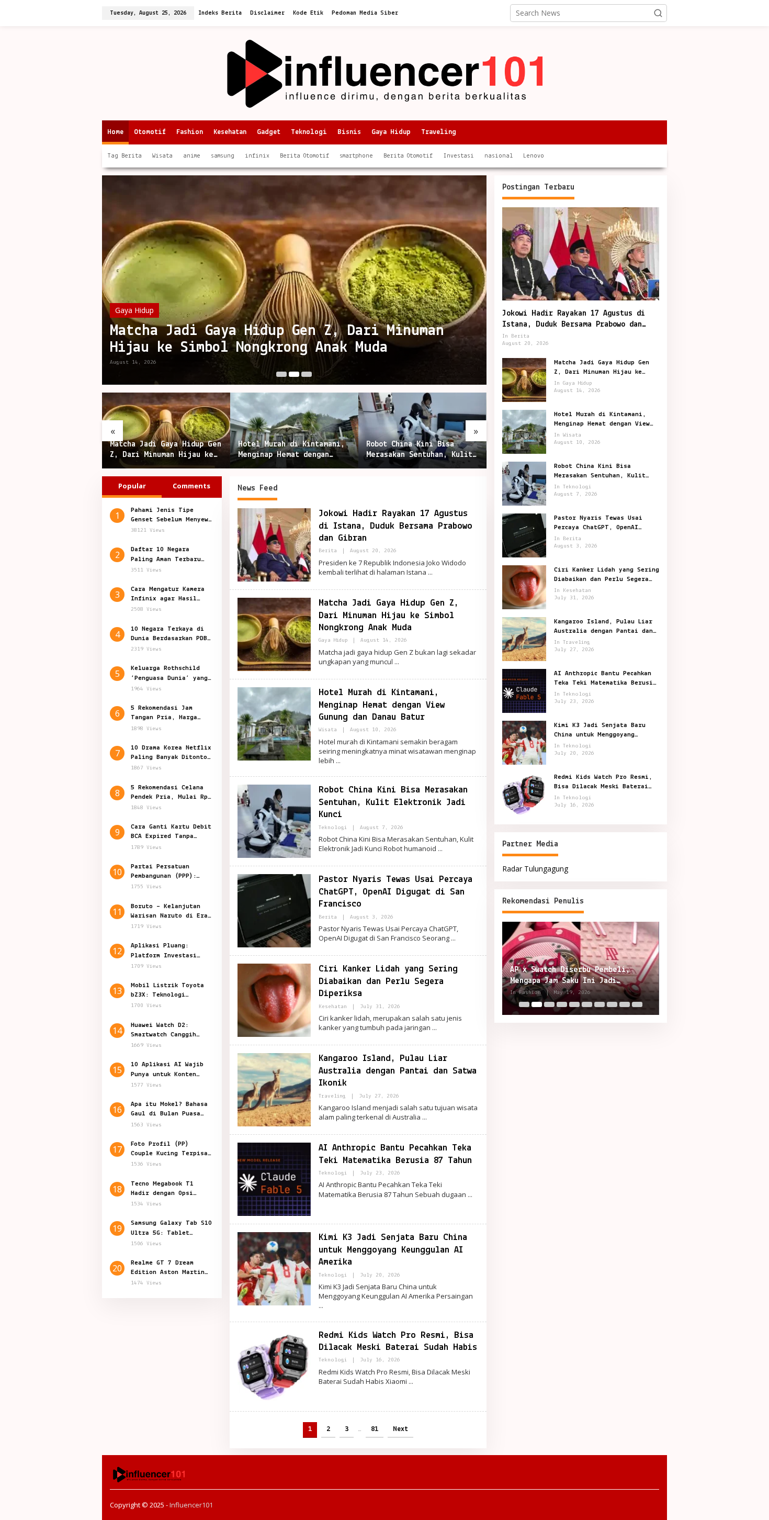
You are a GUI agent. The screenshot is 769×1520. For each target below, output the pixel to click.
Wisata (328, 730)
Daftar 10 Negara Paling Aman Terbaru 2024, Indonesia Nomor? (171, 555)
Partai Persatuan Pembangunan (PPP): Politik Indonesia (163, 872)
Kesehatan (333, 1007)
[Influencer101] (385, 72)
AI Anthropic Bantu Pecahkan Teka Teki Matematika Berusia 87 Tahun (605, 679)
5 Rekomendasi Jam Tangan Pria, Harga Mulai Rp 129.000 (164, 714)
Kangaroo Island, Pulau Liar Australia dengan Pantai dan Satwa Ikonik (398, 1071)
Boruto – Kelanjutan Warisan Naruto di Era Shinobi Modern (169, 912)
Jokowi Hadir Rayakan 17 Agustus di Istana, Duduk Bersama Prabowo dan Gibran (395, 526)
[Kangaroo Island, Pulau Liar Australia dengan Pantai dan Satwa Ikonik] (424, 1117)
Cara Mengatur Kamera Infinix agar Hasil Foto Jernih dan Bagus (169, 595)
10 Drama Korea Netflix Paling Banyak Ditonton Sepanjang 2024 (171, 753)
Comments (191, 485)
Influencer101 (191, 1505)
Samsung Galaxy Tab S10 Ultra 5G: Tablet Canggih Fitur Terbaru (171, 1229)
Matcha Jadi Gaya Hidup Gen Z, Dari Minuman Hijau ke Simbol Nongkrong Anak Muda (277, 339)
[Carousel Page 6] (587, 1004)
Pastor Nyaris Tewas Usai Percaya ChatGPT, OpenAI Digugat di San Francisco (395, 892)
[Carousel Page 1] (281, 374)
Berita (328, 551)
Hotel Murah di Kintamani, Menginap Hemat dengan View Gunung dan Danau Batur (291, 450)
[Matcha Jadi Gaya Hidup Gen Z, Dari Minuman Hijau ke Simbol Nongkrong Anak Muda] (396, 661)
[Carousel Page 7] (599, 1004)
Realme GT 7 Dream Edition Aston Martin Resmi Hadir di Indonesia (168, 1269)
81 (374, 1429)
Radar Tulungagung (535, 869)
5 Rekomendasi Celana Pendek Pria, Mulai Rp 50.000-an (169, 793)
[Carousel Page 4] (562, 1004)
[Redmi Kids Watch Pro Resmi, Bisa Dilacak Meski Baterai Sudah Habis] (411, 1381)
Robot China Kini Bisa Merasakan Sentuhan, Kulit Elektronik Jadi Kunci (419, 450)
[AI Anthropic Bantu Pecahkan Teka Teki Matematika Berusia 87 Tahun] (470, 1194)
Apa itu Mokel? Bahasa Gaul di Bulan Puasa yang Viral (169, 1110)
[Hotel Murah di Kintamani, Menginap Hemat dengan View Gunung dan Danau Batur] (338, 760)
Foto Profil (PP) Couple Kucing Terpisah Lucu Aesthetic (171, 1150)
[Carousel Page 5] (574, 1004)
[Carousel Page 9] (624, 1004)
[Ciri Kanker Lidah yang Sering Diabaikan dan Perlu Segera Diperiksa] (434, 1027)
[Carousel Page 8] (612, 1004)
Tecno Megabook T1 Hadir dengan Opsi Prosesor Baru (162, 1189)
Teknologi (333, 828)
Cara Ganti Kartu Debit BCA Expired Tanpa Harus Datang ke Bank (171, 833)
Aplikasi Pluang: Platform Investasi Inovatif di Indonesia (169, 951)
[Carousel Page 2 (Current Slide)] (294, 374)
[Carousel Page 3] (306, 374)
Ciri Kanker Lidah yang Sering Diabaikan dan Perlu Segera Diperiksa (388, 982)
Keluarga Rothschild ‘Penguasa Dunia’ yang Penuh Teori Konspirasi (171, 674)
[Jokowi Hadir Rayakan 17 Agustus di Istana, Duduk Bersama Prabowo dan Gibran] (430, 572)
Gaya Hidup (134, 310)
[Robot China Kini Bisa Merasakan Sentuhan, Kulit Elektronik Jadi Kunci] (440, 848)
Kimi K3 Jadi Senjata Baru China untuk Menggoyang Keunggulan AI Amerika (393, 1250)
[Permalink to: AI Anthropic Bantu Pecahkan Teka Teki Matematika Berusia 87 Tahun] (274, 1178)
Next (400, 1429)
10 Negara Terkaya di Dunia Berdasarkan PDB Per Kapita (169, 634)
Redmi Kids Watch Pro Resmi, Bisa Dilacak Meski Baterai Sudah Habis (603, 782)
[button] (658, 13)
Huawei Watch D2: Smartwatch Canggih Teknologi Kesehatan (165, 1031)
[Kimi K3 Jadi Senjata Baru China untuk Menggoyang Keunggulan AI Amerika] (321, 1305)
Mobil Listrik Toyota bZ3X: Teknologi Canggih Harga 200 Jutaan (167, 991)
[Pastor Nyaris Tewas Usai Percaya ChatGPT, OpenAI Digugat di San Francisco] (453, 938)
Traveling (332, 1096)
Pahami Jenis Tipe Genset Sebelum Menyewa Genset (171, 515)
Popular (132, 485)
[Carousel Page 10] (637, 1004)
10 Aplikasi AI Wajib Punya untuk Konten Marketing (167, 1070)
